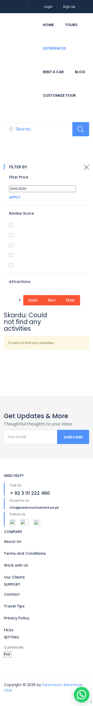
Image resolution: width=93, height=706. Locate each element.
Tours (71, 24)
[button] (81, 694)
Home (48, 24)
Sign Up (69, 6)
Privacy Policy (16, 618)
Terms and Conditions (25, 553)
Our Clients (14, 577)
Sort (52, 300)
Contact (12, 594)
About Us (12, 541)
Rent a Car (53, 71)
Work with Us (16, 565)
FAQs (8, 630)
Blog (80, 71)
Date (32, 300)
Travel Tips (14, 606)
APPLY (14, 197)
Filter (70, 300)
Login (48, 6)
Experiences (54, 48)
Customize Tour (59, 95)
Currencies (14, 647)
